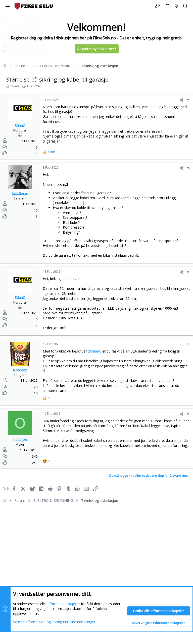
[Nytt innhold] (176, 6)
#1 (188, 100)
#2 (188, 168)
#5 (188, 414)
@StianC (94, 351)
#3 (188, 272)
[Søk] (185, 6)
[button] (8, 6)
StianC (15, 86)
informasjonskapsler (63, 603)
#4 (188, 344)
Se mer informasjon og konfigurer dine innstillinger (54, 621)
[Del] (181, 100)
